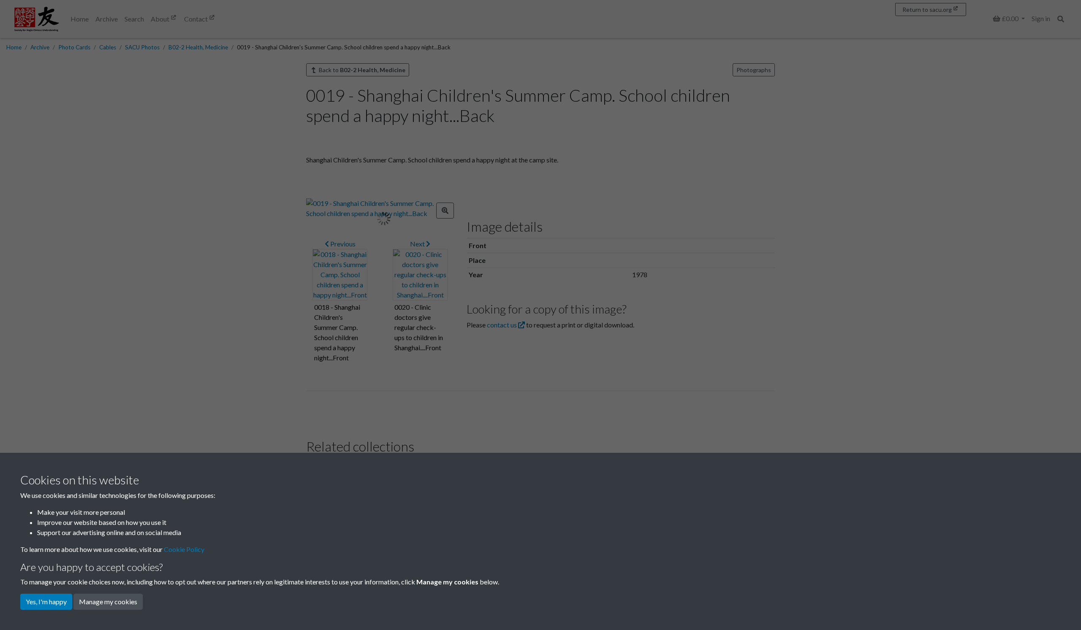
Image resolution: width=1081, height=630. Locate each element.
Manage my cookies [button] (108, 602)
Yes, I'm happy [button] (46, 602)
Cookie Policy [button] (184, 549)
